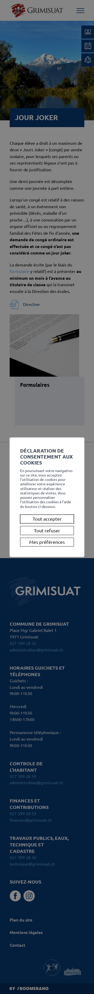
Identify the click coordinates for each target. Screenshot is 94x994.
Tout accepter (47, 518)
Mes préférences (47, 541)
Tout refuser (47, 530)
